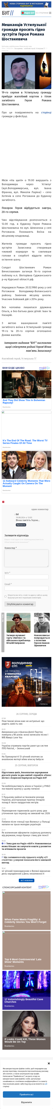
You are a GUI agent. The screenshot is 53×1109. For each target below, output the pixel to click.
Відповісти (21, 525)
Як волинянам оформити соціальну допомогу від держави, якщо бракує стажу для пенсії (26, 834)
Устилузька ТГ (40, 48)
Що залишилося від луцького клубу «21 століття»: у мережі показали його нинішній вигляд (26, 860)
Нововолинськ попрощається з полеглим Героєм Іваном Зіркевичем (42, 640)
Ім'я (7, 573)
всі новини (27, 880)
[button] (48, 1063)
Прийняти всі (26, 1094)
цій (46, 1084)
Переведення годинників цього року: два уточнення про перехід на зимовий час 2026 (26, 812)
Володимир (19, 48)
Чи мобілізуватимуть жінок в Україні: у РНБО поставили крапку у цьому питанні (26, 787)
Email (8, 584)
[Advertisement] (26, 151)
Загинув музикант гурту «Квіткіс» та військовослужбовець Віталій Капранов (19, 639)
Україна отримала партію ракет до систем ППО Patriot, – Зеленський (25, 747)
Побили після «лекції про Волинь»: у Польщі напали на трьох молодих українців (26, 823)
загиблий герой (29, 48)
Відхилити (26, 1102)
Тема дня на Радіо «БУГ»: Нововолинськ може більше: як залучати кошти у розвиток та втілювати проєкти (26, 846)
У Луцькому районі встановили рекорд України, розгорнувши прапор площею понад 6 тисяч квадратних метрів (23, 800)
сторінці (46, 112)
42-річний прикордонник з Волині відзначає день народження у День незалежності (26, 872)
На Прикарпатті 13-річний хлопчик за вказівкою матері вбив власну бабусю (23, 758)
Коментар (11, 548)
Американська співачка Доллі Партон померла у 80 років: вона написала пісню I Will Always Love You (25, 735)
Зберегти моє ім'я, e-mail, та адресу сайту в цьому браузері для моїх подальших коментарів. (27, 596)
